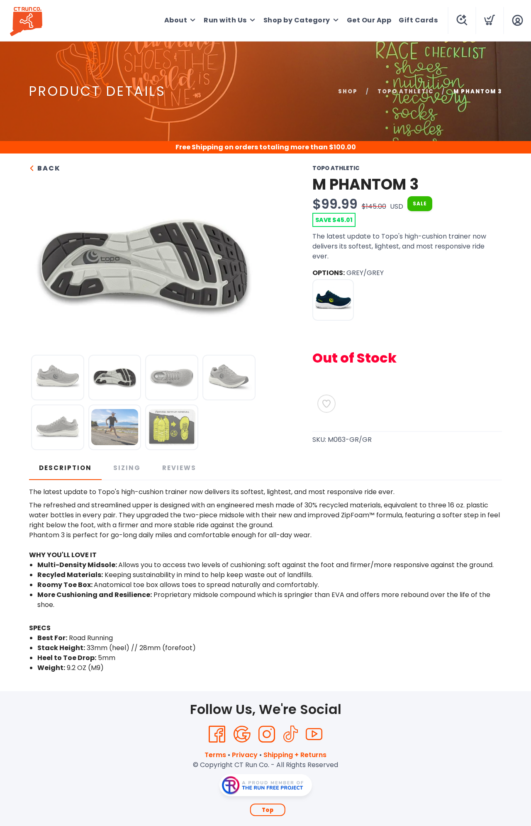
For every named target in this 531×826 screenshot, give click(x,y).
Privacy (245, 755)
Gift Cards (418, 20)
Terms (215, 755)
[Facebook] (217, 734)
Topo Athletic (406, 91)
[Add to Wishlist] (326, 404)
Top (268, 810)
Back (48, 168)
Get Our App (369, 20)
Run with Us (225, 20)
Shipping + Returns (294, 755)
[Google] (241, 734)
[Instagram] (266, 734)
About (176, 20)
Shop (348, 91)
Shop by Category (296, 20)
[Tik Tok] (290, 734)
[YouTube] (314, 734)
